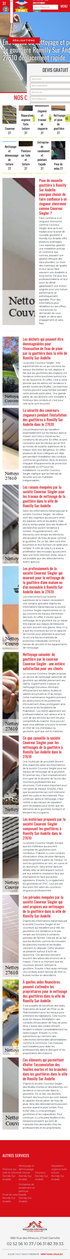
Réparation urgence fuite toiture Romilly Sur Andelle (59, 1172)
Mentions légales (52, 1254)
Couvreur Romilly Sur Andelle (41, 1176)
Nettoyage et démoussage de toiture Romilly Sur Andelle (26, 1172)
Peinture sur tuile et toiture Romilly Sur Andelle (10, 1174)
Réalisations (24, 40)
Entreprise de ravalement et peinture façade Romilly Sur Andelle (27, 1193)
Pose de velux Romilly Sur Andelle (10, 1198)
